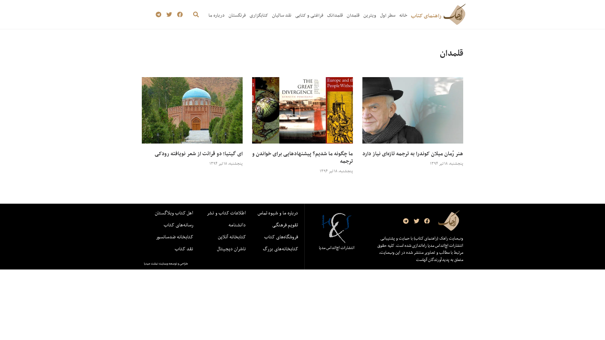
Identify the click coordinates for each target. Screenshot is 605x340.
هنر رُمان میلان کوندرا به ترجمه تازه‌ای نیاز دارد (412, 154)
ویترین (369, 15)
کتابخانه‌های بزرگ (280, 249)
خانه (403, 15)
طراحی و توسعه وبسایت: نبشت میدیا (166, 263)
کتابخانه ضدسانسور (174, 237)
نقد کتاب (184, 249)
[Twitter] (169, 14)
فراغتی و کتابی (309, 15)
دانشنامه (237, 225)
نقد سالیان (281, 15)
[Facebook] (179, 14)
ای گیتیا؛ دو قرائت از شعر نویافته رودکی (199, 154)
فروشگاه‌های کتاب (281, 237)
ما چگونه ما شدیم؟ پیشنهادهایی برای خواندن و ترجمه (302, 157)
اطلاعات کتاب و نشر (226, 213)
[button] (196, 14)
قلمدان (353, 15)
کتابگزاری (259, 15)
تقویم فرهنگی (285, 225)
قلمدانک (335, 15)
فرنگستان (237, 15)
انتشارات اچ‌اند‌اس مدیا (336, 248)
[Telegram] (158, 14)
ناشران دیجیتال (231, 249)
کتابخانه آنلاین (232, 237)
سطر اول (387, 15)
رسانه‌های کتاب (178, 225)
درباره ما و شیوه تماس (278, 213)
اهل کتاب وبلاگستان (174, 213)
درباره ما (217, 15)
